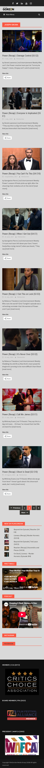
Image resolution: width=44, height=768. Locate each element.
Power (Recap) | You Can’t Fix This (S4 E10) (21, 173)
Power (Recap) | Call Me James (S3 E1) (19, 414)
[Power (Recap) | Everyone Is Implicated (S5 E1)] (22, 98)
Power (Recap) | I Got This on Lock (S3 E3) (21, 294)
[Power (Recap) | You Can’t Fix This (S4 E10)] (22, 159)
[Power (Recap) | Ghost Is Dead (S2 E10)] (22, 457)
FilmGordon (20, 59)
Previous (16, 508)
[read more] (35, 68)
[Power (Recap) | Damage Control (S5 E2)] (22, 41)
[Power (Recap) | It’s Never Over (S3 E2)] (22, 339)
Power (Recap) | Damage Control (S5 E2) (20, 55)
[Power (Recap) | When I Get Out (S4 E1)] (22, 219)
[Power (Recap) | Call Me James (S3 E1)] (22, 399)
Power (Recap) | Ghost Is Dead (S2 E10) (20, 472)
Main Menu (10, 14)
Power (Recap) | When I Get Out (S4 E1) (19, 233)
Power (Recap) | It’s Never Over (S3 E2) (19, 354)
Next (23, 512)
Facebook (8, 644)
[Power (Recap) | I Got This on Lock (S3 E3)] (22, 279)
